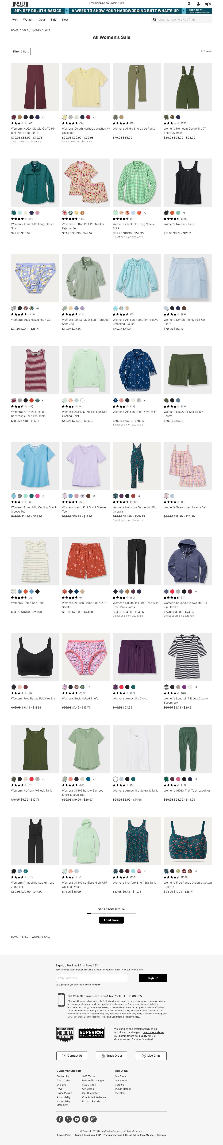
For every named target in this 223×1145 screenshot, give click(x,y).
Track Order (63, 1080)
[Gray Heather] (70, 117)
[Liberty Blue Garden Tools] (76, 591)
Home (14, 30)
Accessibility (63, 1097)
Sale (25, 30)
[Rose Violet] (37, 496)
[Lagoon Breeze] (26, 496)
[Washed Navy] (82, 117)
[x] (68, 1119)
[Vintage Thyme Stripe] (14, 591)
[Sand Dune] (121, 117)
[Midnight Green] (14, 213)
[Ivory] (26, 213)
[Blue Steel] (121, 591)
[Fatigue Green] (115, 117)
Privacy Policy (93, 984)
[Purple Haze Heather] (82, 308)
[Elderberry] (133, 591)
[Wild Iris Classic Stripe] (172, 496)
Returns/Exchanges (93, 1080)
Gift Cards (88, 1088)
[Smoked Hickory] (184, 308)
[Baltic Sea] (14, 496)
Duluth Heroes (123, 1088)
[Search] (154, 19)
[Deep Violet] (184, 687)
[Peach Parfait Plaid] (166, 496)
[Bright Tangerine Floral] (70, 400)
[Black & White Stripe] (76, 117)
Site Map (161, 1135)
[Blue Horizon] (70, 496)
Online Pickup (64, 1092)
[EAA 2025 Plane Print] (20, 591)
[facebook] (59, 1119)
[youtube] (76, 1119)
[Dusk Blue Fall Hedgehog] (26, 308)
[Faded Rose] (70, 779)
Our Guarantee (90, 1092)
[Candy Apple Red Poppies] (139, 213)
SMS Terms (88, 1076)
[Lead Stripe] (139, 400)
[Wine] (14, 117)
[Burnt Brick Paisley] (65, 591)
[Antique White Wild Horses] (121, 213)
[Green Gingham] (115, 213)
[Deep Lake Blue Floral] (115, 496)
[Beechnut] (20, 117)
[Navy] (37, 117)
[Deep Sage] (166, 117)
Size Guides (89, 1084)
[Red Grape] (178, 779)
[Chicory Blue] (133, 213)
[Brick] (133, 496)
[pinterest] (85, 1119)
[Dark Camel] (127, 591)
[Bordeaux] (127, 871)
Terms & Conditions (85, 1135)
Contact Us (62, 1076)
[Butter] (14, 308)
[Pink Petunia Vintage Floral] (65, 213)
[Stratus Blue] (76, 400)
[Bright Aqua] (20, 213)
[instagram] (93, 1119)
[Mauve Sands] (76, 496)
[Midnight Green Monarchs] (172, 117)
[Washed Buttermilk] (65, 117)
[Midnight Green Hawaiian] (26, 871)
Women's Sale (41, 30)
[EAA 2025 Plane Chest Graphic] (82, 496)
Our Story (120, 1076)
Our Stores (121, 1080)
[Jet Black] (31, 117)
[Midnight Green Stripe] (37, 400)
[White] (82, 400)
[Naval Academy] (190, 779)
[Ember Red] (172, 591)
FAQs (59, 1088)
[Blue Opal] (166, 308)
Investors (120, 1092)
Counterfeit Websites (94, 1097)
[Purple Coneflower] (190, 871)
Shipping (61, 1084)
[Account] (199, 4)
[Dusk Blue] (166, 591)
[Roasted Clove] (88, 496)
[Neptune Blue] (88, 779)
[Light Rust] (31, 400)
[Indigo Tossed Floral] (190, 687)
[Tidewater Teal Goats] (70, 213)
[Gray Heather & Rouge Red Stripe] (14, 400)
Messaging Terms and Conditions (105, 1016)
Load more (111, 920)
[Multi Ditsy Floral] (20, 871)
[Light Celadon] (65, 400)
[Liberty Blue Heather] (76, 308)
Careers (119, 1084)
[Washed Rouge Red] (88, 117)
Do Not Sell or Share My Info (139, 1135)
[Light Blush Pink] (20, 687)
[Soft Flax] (82, 591)
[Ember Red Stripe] (139, 871)
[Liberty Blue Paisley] (115, 400)
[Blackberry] (121, 496)
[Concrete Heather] (178, 687)
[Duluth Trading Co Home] (20, 4)
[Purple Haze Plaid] (37, 213)
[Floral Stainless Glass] (31, 308)
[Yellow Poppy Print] (76, 213)
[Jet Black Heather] (20, 496)
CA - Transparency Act (110, 1135)
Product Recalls (91, 1101)
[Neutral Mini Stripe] (127, 308)
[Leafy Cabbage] (178, 871)
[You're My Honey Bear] (82, 213)
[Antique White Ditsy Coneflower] (127, 213)
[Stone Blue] (178, 400)
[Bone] (82, 779)
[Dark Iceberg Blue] (115, 308)
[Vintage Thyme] (65, 308)
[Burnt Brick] (172, 213)
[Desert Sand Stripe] (70, 308)
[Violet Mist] (65, 496)
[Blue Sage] (178, 213)
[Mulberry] (190, 591)
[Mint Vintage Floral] (121, 308)
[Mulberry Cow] (184, 871)
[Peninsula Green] (166, 779)
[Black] (26, 117)
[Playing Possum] (65, 687)
